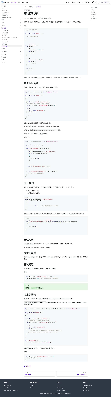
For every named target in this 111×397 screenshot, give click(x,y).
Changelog (60, 388)
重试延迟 (93, 16)
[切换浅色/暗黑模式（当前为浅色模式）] (96, 2)
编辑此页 (28, 366)
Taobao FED (86, 385)
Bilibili (32, 385)
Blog (27, 2)
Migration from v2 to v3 (10, 390)
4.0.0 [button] (67, 2)
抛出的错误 (93, 18)
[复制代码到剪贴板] (86, 30)
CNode (85, 390)
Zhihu (31, 388)
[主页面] (25, 7)
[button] (11, 20)
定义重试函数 (94, 7)
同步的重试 (93, 14)
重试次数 (93, 12)
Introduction (7, 385)
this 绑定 (93, 9)
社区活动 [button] (86, 2)
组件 (19, 2)
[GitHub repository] (93, 2)
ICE (84, 388)
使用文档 (13, 2)
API (23, 2)
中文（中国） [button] (77, 2)
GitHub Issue (60, 390)
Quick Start (7, 388)
